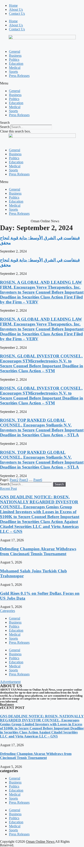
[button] (42, 83)
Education (16, 63)
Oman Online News (40, 841)
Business (15, 55)
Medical (14, 67)
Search (5, 127)
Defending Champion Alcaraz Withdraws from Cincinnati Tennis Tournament (38, 551)
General (14, 51)
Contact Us (17, 13)
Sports (13, 72)
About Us (16, 9)
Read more (7, 704)
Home (13, 5)
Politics (14, 59)
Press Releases (19, 76)
